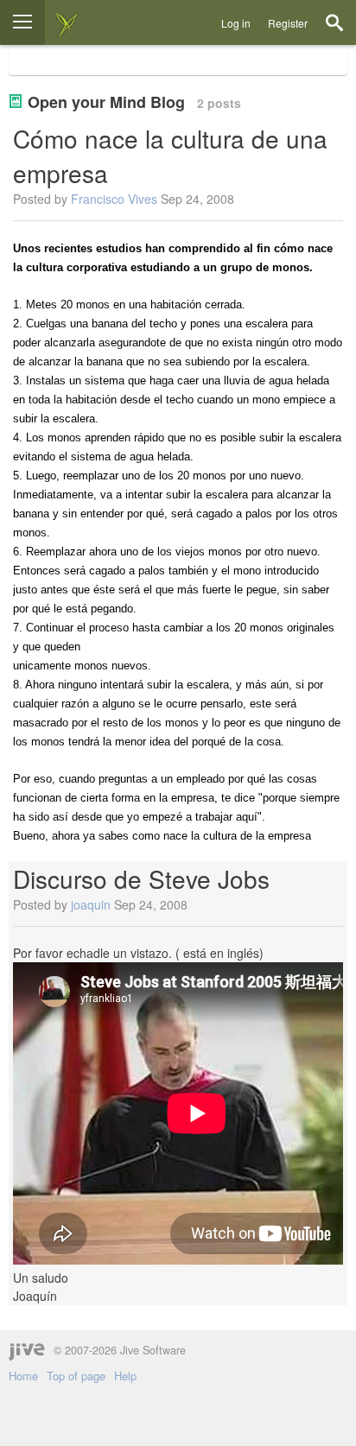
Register (288, 23)
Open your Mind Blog (106, 102)
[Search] (334, 22)
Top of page (76, 1376)
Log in (236, 23)
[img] (66, 22)
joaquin (91, 904)
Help (125, 1376)
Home (23, 1376)
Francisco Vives (114, 198)
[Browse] (22, 22)
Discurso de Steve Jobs (141, 878)
